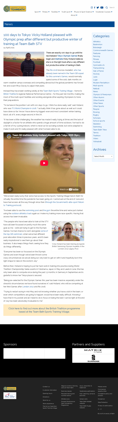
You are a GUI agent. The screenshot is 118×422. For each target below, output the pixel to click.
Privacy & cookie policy (105, 405)
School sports (99, 121)
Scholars (96, 118)
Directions (46, 397)
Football (96, 62)
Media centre (102, 386)
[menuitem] (38, 12)
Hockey (96, 74)
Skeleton (97, 124)
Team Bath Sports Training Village (57, 91)
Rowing (96, 112)
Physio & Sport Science (83, 12)
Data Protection (103, 402)
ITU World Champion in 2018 (24, 108)
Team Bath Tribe (100, 130)
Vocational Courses (103, 12)
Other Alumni (98, 97)
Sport (37, 12)
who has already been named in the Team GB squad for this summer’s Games (65, 73)
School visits (83, 399)
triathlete (59, 59)
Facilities (54, 12)
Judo (95, 77)
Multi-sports (98, 86)
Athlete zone (65, 399)
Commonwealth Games (103, 50)
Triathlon (96, 136)
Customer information (50, 390)
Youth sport (66, 12)
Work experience (48, 403)
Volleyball (97, 141)
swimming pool (32, 210)
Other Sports (98, 106)
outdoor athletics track (22, 213)
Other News (98, 103)
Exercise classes (66, 391)
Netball (96, 89)
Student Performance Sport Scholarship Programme (68, 403)
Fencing (96, 56)
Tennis (95, 133)
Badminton (97, 44)
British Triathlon (10, 94)
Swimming (97, 127)
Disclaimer (101, 399)
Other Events (98, 100)
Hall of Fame (98, 71)
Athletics (96, 42)
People (96, 109)
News (9, 24)
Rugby (96, 115)
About (73, 15)
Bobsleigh (97, 47)
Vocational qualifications (87, 391)
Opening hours (47, 393)
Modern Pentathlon (101, 83)
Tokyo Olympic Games (67, 56)
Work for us (46, 400)
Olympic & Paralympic (102, 94)
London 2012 (28, 287)
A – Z (100, 409)
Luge (95, 80)
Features (96, 53)
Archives (99, 149)
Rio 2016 (54, 70)
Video (95, 138)
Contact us (46, 386)
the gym (46, 210)
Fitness (45, 12)
